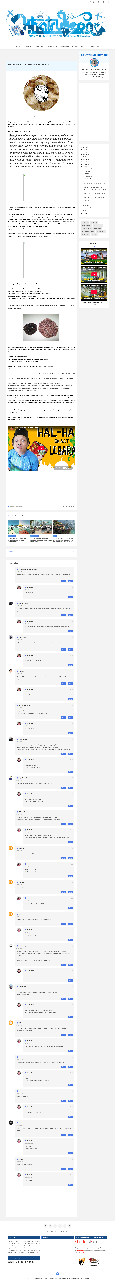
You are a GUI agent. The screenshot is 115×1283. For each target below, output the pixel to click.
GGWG (21, 1159)
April (86, 203)
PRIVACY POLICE (29, 2)
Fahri (20, 914)
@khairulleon (72, 1278)
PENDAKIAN (85, 231)
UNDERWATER (97, 225)
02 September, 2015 (29, 1143)
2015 (84, 166)
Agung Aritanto (23, 603)
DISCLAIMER (20, 2)
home (18, 47)
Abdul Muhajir (23, 637)
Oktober (87, 173)
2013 (84, 211)
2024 (84, 147)
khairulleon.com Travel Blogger (47, 1278)
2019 (84, 157)
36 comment (26, 68)
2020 (84, 154)
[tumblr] (101, 2)
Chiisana (21, 848)
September (88, 176)
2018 (84, 159)
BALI (55, 535)
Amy (20, 1123)
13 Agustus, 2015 (20, 1059)
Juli (86, 181)
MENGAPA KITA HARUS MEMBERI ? (94, 197)
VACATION (40, 47)
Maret (86, 205)
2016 (84, 164)
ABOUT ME (13, 2)
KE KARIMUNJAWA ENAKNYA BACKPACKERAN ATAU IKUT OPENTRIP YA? (17, 540)
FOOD (92, 231)
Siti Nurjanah (23, 986)
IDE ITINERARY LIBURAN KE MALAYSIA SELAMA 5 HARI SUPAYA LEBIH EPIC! (41, 540)
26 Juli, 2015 (27, 589)
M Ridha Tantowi (24, 812)
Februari (87, 208)
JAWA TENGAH (12, 535)
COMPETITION (34, 535)
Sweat (20, 1057)
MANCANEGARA (78, 47)
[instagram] (93, 2)
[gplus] (104, 2)
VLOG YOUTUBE (86, 225)
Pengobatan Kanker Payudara (28, 569)
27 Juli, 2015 (19, 814)
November (88, 171)
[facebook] (98, 2)
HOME (7, 2)
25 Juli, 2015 (19, 707)
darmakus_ (22, 946)
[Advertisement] (41, 55)
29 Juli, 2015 (27, 866)
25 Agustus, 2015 (20, 1093)
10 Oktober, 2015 (20, 1161)
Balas (63, 581)
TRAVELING (20, 506)
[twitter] (96, 2)
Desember (88, 168)
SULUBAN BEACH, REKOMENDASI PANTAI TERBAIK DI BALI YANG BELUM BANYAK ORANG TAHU (63, 540)
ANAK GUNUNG (93, 47)
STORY (13, 506)
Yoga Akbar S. (23, 778)
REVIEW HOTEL (100, 231)
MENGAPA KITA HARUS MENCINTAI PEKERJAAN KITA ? (94, 194)
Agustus (87, 178)
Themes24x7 (86, 1278)
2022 (84, 149)
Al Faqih (21, 671)
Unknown (22, 882)
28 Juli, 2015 (19, 850)
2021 (84, 152)
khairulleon (30, 587)
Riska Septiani (23, 739)
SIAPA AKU (29, 47)
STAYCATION (52, 47)
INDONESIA (64, 47)
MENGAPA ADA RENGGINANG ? (93, 187)
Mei (86, 200)
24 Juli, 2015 (19, 571)
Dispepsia (22, 1091)
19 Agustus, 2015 (28, 1075)
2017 (84, 161)
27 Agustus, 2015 (28, 1109)
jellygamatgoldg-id (25, 705)
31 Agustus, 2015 (20, 1125)
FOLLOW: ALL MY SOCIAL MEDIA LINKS (57, 1231)
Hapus (71, 581)
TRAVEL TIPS (97, 228)
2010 (84, 213)
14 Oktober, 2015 (28, 1177)
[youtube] (90, 2)
